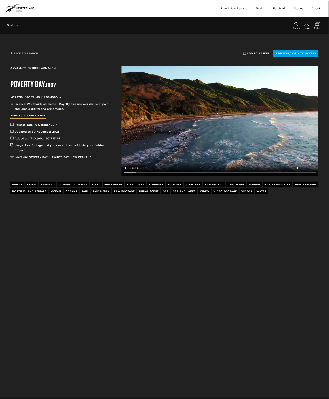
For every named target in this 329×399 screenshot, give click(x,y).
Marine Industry (277, 184)
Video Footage (225, 191)
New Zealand (81, 157)
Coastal (47, 184)
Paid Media (101, 191)
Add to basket (258, 53)
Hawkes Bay (214, 184)
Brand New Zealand (234, 8)
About (316, 8)
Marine (254, 184)
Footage (174, 184)
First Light (135, 184)
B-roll (17, 184)
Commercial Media (73, 184)
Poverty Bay (38, 157)
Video (204, 191)
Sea (166, 191)
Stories (298, 8)
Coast (32, 184)
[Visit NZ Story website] (20, 8)
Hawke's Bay (59, 157)
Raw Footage (124, 191)
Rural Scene (149, 191)
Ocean (56, 191)
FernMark (279, 8)
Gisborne (193, 184)
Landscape (236, 184)
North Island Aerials (29, 191)
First (96, 184)
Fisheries (156, 184)
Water (261, 191)
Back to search (25, 53)
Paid (85, 191)
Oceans (71, 191)
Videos (246, 191)
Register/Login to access (296, 53)
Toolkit (260, 8)
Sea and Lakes (184, 191)
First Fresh (113, 184)
